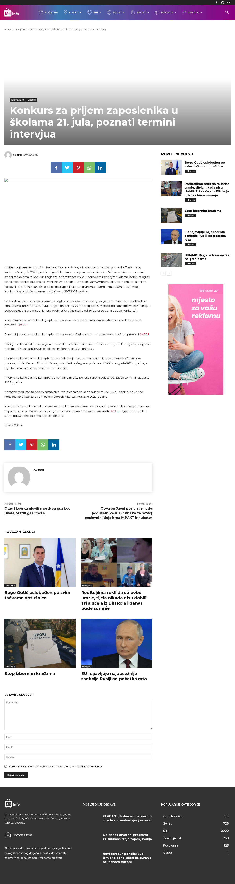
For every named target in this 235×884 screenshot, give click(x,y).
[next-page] (169, 273)
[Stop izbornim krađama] (40, 643)
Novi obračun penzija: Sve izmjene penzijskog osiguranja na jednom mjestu (127, 858)
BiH (95, 12)
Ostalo (193, 12)
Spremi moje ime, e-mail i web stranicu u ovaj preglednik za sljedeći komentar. (56, 766)
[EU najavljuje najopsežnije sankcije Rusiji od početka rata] (116, 643)
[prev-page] (163, 273)
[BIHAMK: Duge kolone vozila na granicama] (171, 260)
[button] (227, 13)
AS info (17, 155)
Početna (51, 12)
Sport (141, 12)
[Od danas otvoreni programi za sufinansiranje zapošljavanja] (91, 838)
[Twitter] (67, 167)
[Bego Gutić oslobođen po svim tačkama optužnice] (40, 562)
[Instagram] (222, 2)
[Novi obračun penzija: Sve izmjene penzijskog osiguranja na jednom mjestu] (91, 857)
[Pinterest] (78, 167)
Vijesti (74, 12)
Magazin (167, 12)
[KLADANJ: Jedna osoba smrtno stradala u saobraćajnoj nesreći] (91, 820)
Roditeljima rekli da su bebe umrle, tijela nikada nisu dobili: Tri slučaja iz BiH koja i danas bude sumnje (114, 600)
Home (7, 29)
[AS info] (8, 155)
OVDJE (23, 325)
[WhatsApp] (89, 167)
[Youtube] (228, 2)
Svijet (117, 12)
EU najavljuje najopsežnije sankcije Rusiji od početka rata (114, 676)
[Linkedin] (100, 167)
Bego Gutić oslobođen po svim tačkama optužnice (37, 595)
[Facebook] (216, 2)
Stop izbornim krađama (29, 673)
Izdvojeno (20, 29)
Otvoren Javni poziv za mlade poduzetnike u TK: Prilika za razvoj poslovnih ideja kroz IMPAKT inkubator (118, 513)
